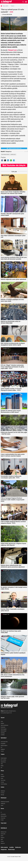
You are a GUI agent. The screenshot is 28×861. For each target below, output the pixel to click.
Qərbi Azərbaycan (4, 725)
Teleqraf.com (12, 50)
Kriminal (2, 792)
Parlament (3, 727)
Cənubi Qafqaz (4, 784)
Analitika (2, 734)
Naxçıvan (3, 843)
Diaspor (2, 723)
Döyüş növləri (3, 816)
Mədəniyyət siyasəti (5, 801)
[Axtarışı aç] (23, 2)
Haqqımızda (4, 849)
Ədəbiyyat (3, 803)
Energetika (3, 743)
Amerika (2, 776)
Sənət (2, 805)
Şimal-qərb (3, 833)
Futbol (2, 820)
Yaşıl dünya (3, 761)
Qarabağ (2, 732)
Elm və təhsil (3, 760)
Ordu (2, 721)
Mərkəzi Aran (3, 831)
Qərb (2, 839)
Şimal (2, 835)
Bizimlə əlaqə (11, 849)
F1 (1, 812)
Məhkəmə (3, 790)
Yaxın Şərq (3, 780)
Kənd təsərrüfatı (4, 741)
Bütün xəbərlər (4, 847)
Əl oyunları (3, 818)
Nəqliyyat (3, 749)
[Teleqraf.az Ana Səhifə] (6, 1)
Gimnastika (3, 814)
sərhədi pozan (13, 154)
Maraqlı (2, 794)
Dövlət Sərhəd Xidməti (5, 154)
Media (2, 765)
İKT (1, 747)
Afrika (2, 774)
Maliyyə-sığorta (4, 745)
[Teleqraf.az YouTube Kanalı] (14, 165)
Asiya (2, 778)
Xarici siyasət (3, 729)
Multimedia (18, 847)
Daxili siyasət (3, 730)
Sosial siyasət (4, 758)
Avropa (2, 782)
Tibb (2, 763)
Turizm (2, 751)
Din (1, 767)
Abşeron (2, 837)
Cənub (2, 841)
